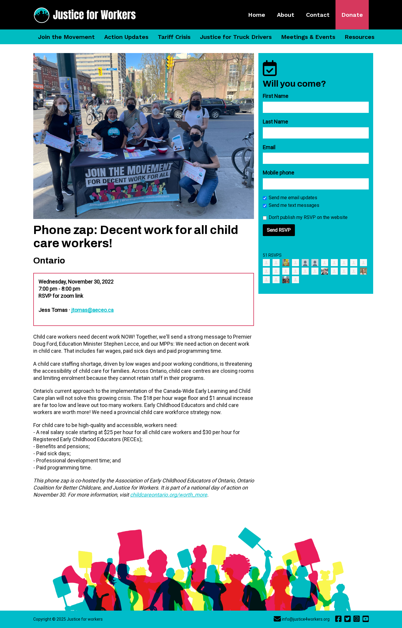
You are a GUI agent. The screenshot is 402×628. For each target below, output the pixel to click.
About (285, 14)
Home (256, 14)
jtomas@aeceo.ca (92, 310)
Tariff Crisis (174, 36)
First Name (275, 96)
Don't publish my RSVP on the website (308, 217)
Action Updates (126, 36)
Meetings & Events (308, 36)
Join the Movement (66, 36)
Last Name (275, 121)
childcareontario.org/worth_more (168, 495)
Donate (352, 14)
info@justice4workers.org (306, 619)
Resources (359, 36)
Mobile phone (278, 172)
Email (269, 147)
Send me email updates (293, 197)
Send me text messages (294, 205)
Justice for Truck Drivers (236, 36)
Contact (318, 14)
